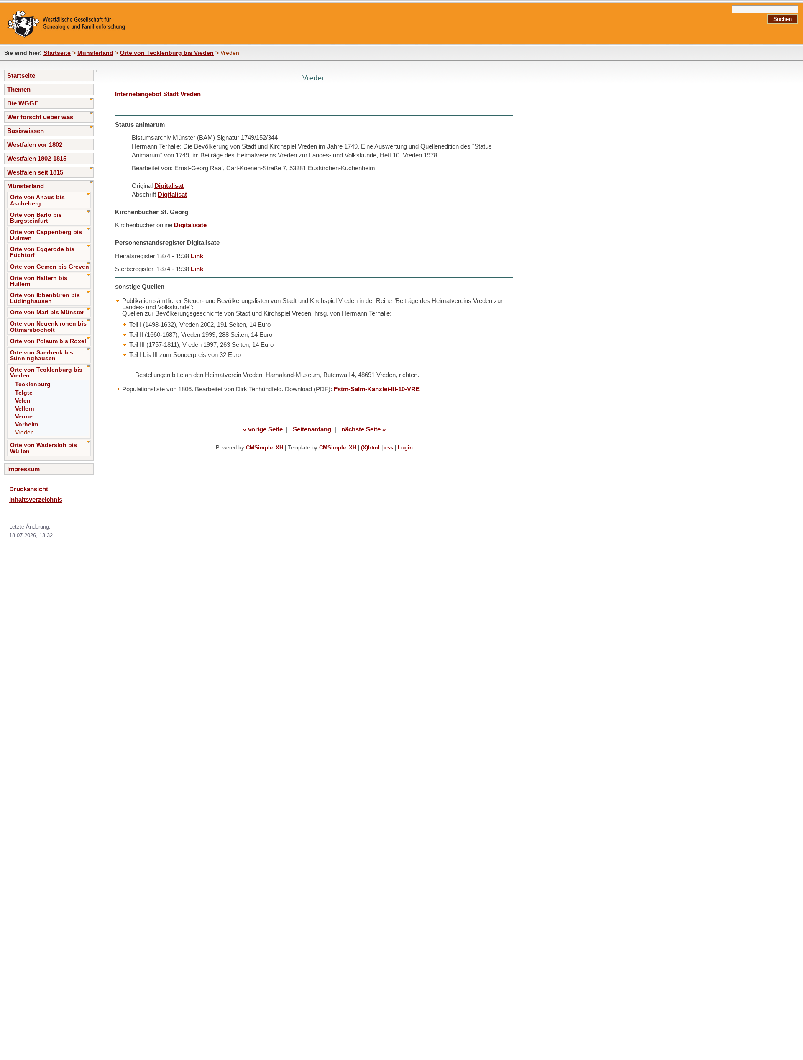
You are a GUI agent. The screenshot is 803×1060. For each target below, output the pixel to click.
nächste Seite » (363, 429)
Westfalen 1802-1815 (36, 158)
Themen (19, 89)
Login (405, 447)
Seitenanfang (312, 429)
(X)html (370, 447)
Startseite (57, 52)
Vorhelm (26, 424)
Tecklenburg (33, 384)
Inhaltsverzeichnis (35, 499)
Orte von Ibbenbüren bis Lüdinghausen (45, 298)
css (388, 447)
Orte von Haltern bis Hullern (38, 281)
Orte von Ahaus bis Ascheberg (37, 200)
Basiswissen (25, 130)
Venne (24, 416)
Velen (23, 400)
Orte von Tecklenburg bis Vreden (167, 52)
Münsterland (95, 52)
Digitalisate (190, 224)
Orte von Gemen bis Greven (49, 266)
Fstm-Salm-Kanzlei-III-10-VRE (377, 389)
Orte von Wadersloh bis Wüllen (43, 447)
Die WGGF (22, 103)
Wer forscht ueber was (40, 117)
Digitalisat (169, 185)
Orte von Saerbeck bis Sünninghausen (41, 355)
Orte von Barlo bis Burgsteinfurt (36, 217)
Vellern (24, 408)
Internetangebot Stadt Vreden (158, 94)
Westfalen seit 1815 (35, 172)
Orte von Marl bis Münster (47, 312)
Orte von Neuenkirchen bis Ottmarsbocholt (48, 326)
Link (197, 255)
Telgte (24, 392)
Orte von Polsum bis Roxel (48, 341)
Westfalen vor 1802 (34, 144)
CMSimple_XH (264, 447)
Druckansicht (28, 489)
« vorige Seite (263, 429)
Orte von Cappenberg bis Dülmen (46, 234)
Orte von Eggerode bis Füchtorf (42, 252)
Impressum (23, 468)
